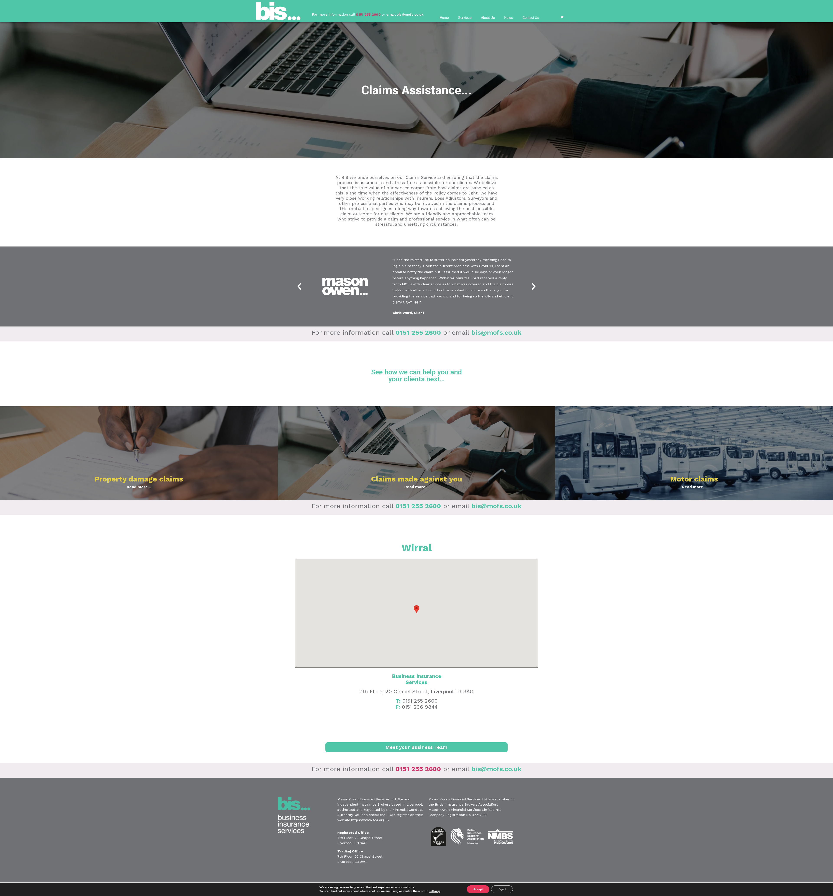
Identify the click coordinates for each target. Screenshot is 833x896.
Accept (478, 889)
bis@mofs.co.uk (410, 14)
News (508, 18)
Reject (502, 889)
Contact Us (531, 18)
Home (444, 18)
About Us (488, 18)
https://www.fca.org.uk (370, 820)
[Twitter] (562, 17)
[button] (299, 286)
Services (465, 18)
